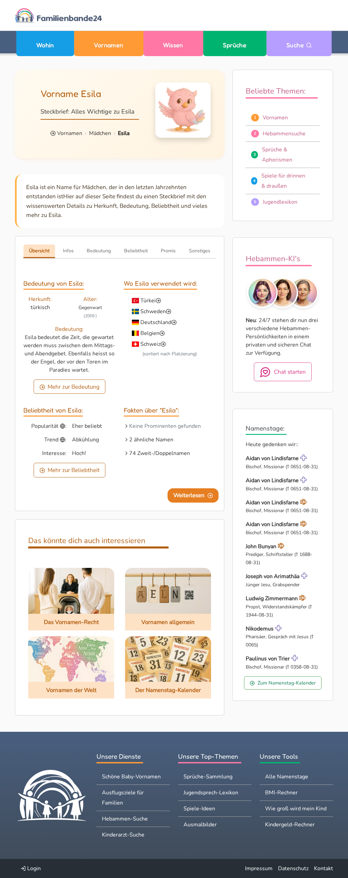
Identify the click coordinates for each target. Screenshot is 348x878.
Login (33, 868)
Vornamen (108, 45)
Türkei (148, 300)
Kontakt (323, 868)
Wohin (45, 45)
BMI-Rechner (281, 792)
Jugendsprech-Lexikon (211, 792)
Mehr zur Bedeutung (74, 387)
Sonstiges (199, 251)
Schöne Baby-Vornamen (131, 776)
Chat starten (290, 372)
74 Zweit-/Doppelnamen (159, 453)
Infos (68, 251)
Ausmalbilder (200, 824)
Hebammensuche (284, 133)
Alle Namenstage (286, 776)
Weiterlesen (189, 495)
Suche (296, 45)
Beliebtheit (136, 251)
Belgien (149, 333)
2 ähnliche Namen (151, 439)
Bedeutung (99, 251)
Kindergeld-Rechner (290, 824)
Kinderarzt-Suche (123, 835)
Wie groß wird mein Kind (296, 808)
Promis (168, 251)
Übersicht (39, 251)
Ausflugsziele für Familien (123, 798)
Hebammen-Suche (125, 819)
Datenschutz (293, 868)
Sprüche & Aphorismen (277, 155)
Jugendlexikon (280, 202)
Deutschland (155, 322)
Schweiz (150, 344)
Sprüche (234, 45)
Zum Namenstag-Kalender (287, 682)
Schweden (153, 311)
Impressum (259, 868)
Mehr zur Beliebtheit (74, 470)
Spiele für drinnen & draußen (283, 181)
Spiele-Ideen (199, 808)
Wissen (173, 45)
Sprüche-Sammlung (208, 776)
